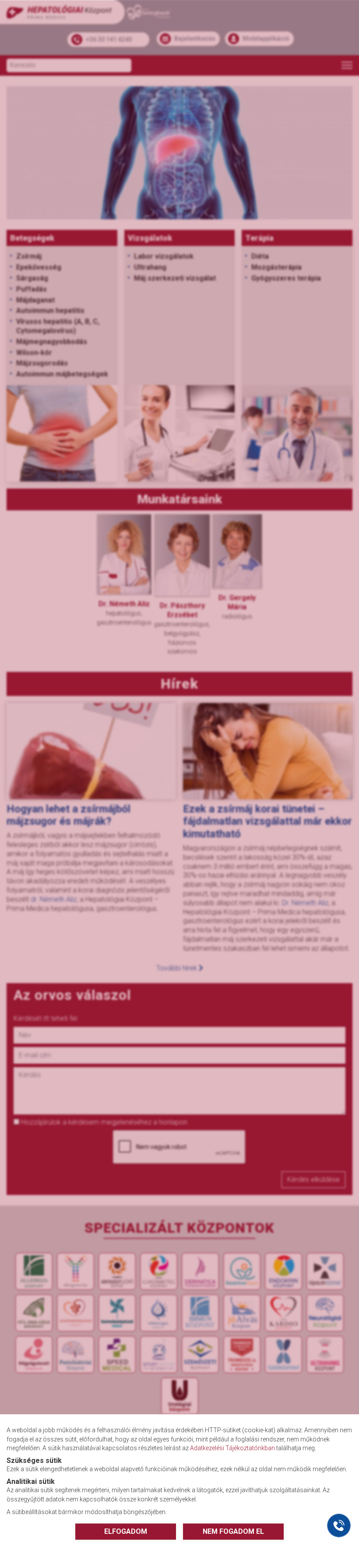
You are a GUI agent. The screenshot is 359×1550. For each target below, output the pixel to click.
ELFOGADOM (125, 1531)
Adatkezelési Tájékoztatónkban (232, 1448)
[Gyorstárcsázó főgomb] (338, 1525)
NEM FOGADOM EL (233, 1531)
